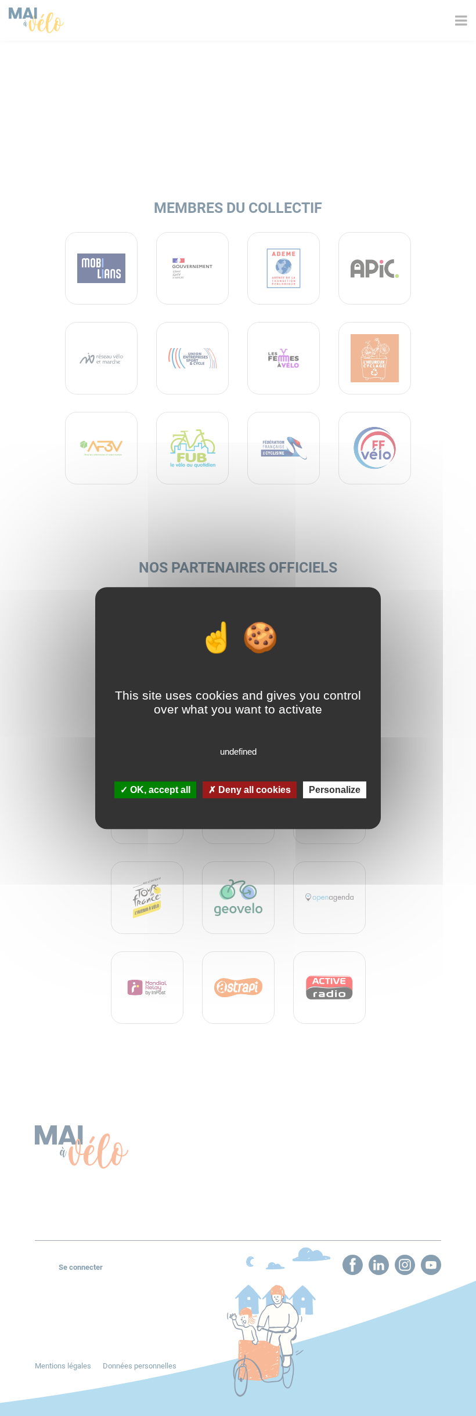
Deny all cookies (253, 790)
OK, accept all (159, 790)
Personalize (334, 790)
